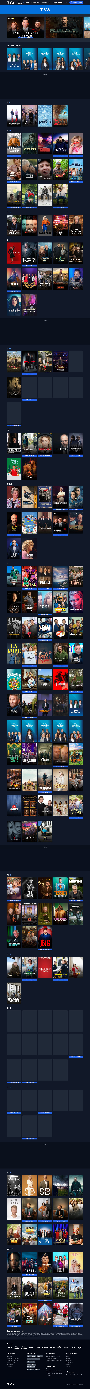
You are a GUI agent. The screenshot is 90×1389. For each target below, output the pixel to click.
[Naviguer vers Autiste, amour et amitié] (29, 196)
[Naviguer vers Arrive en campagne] (60, 171)
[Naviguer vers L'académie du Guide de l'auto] (14, 578)
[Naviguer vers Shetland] (76, 1185)
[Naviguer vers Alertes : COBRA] (45, 145)
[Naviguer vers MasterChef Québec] (14, 914)
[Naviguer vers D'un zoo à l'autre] (14, 363)
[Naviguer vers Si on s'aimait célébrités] (45, 1210)
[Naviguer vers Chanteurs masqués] (29, 280)
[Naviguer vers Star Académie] (45, 1234)
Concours (9, 1366)
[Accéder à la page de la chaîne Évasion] (45, 1347)
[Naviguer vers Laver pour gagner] (76, 655)
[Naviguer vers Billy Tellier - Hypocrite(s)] (29, 225)
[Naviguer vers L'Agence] (29, 578)
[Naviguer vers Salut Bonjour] (29, 1185)
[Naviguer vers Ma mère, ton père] (14, 889)
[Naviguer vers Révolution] (14, 1127)
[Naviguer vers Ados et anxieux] (14, 145)
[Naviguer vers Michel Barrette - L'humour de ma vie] (14, 938)
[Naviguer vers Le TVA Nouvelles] (14, 59)
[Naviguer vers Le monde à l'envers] (14, 706)
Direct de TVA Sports (13, 1358)
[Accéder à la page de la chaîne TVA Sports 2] (24, 1347)
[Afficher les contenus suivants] (86, 27)
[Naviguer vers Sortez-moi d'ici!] (14, 1234)
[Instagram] (74, 1374)
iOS (67, 1356)
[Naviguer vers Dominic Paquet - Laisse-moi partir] (60, 389)
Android (68, 1358)
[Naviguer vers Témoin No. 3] (14, 1264)
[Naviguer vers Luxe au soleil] (45, 831)
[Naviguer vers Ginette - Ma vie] (14, 498)
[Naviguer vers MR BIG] (45, 938)
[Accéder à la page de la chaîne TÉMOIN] (52, 1347)
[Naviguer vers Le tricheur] (45, 706)
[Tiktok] (78, 1374)
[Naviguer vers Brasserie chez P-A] (60, 225)
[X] (70, 1374)
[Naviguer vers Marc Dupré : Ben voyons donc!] (45, 889)
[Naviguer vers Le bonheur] (29, 681)
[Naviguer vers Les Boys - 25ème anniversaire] (14, 781)
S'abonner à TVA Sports (53, 1356)
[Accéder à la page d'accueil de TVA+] (11, 1384)
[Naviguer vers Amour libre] (76, 145)
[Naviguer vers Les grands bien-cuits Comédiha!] (29, 807)
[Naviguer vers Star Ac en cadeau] (60, 1234)
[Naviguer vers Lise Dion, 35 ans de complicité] (29, 831)
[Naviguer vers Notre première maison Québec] (76, 969)
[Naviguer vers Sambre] (60, 1185)
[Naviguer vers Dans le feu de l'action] (45, 363)
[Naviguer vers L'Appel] (45, 578)
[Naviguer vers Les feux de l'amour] (76, 781)
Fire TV (68, 1364)
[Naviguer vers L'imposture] (76, 603)
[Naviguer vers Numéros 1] (14, 993)
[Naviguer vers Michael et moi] (76, 914)
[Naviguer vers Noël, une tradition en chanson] (45, 969)
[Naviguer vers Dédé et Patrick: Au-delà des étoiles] (14, 389)
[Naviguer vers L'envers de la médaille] (14, 603)
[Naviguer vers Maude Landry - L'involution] (45, 914)
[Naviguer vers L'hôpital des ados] (60, 603)
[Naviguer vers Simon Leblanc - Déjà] (14, 1210)
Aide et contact (50, 1369)
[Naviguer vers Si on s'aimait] (29, 1210)
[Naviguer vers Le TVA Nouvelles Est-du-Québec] (60, 731)
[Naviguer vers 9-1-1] (60, 116)
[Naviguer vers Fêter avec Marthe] (14, 469)
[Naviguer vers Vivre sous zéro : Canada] (76, 1315)
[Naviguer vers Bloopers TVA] (45, 225)
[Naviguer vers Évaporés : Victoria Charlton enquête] (45, 445)
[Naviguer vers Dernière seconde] (29, 389)
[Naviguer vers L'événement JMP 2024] (29, 603)
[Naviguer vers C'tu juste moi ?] (29, 254)
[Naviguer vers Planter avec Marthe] (45, 1046)
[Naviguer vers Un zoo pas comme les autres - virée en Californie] (14, 1315)
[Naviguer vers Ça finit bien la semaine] (60, 254)
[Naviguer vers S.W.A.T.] (64, 27)
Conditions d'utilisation (52, 1371)
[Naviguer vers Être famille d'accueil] (29, 445)
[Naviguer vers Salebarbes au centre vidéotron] (14, 1185)
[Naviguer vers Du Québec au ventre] (76, 389)
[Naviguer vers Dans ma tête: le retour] (76, 363)
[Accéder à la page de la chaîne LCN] (73, 1347)
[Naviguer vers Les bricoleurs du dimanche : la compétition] (76, 755)
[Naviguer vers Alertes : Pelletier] (60, 145)
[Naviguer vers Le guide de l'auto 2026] (45, 681)
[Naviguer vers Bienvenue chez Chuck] (14, 225)
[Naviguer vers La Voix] (45, 655)
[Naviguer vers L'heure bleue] (45, 603)
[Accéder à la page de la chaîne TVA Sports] (17, 1347)
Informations (31, 1361)
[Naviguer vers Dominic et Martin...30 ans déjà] (45, 389)
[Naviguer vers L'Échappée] (60, 578)
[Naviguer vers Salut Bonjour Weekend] (45, 1185)
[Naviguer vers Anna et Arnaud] (14, 171)
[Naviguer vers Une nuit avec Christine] (29, 1315)
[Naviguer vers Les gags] (14, 807)
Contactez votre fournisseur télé (54, 1361)
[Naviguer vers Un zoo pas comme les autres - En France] (76, 1289)
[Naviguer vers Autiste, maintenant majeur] (60, 196)
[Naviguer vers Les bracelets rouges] (60, 755)
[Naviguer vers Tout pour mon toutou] (76, 1264)
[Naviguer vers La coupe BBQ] (29, 629)
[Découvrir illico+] (61, 2)
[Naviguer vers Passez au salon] (60, 1021)
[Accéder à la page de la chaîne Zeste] (66, 1347)
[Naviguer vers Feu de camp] (29, 469)
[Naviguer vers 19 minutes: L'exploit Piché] (14, 116)
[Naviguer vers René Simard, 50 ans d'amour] (76, 1102)
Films (28, 1356)
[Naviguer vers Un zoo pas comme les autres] (29, 1289)
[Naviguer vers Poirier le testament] (76, 1046)
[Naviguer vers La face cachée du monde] (45, 629)
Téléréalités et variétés (33, 1359)
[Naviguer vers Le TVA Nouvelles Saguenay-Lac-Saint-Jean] (76, 59)
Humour (39, 1356)
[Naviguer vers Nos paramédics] (60, 969)
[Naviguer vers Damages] (29, 363)
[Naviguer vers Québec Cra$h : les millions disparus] (29, 1071)
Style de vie (30, 1369)
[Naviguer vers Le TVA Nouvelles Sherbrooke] (60, 59)
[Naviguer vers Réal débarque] (29, 1102)
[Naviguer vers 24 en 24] (29, 116)
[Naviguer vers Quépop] (60, 1071)
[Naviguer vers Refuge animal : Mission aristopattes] (45, 1102)
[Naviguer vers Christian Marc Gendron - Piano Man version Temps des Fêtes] (76, 280)
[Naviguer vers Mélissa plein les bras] (60, 914)
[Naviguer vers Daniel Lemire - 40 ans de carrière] (60, 363)
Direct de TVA (11, 1356)
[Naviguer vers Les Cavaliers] (29, 781)
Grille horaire (11, 1362)
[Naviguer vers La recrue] (76, 629)
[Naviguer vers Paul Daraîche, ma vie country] (76, 1021)
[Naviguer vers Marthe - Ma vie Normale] (76, 889)
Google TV (69, 1362)
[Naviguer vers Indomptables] (76, 524)
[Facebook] (67, 1374)
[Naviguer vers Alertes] (29, 145)
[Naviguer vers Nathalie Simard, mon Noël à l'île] (14, 969)
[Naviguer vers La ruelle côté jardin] (29, 655)
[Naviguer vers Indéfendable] (45, 524)
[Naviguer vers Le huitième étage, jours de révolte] (60, 681)
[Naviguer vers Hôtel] (76, 498)
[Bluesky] (81, 1374)
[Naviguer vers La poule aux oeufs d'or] (60, 629)
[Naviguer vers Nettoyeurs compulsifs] (29, 969)
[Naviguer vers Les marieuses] (60, 807)
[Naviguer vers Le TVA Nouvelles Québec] (29, 59)
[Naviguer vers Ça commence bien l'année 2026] (45, 254)
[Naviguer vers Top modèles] (60, 1264)
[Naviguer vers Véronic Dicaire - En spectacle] (45, 1315)
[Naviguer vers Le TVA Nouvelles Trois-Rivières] (45, 59)
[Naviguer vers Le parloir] (60, 706)
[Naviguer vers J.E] (14, 548)
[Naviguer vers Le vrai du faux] (14, 755)
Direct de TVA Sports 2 (13, 1360)
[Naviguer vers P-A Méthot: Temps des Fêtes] (29, 1021)
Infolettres (10, 1364)
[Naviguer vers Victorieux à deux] (60, 1315)
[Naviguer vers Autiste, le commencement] (45, 196)
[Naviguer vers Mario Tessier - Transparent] (60, 889)
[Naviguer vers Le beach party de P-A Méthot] (14, 681)
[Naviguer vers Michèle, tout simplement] (29, 938)
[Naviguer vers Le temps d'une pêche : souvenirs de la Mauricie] (29, 706)
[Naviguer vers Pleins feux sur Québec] (60, 1046)
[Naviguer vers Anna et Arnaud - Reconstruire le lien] (29, 171)
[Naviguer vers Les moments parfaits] (76, 807)
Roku (67, 1366)
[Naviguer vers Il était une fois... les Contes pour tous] (29, 524)
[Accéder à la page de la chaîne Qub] (80, 1347)
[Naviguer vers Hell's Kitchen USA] (60, 498)
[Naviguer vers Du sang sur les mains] (14, 414)
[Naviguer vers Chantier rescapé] (45, 280)
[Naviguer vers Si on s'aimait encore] (60, 1210)
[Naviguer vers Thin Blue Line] (45, 1264)
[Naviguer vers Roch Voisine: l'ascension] (29, 1127)
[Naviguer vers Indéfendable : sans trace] (25, 27)
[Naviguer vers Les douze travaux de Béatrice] (60, 781)
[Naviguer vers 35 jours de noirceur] (45, 116)
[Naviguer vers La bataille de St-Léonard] (14, 629)
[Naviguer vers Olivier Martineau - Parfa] (14, 1021)
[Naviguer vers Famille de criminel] (76, 445)
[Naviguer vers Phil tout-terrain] (14, 1046)
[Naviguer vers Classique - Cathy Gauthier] (14, 254)
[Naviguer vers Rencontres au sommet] (60, 1102)
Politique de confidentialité (54, 1373)
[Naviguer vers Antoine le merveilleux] (45, 171)
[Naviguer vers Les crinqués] (45, 781)
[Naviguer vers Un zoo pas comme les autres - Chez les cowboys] (60, 1289)
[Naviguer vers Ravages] (14, 1102)
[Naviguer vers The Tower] (29, 1264)
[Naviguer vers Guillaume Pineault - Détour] (29, 498)
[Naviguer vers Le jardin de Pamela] (76, 681)
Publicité (48, 1375)
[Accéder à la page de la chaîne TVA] (10, 1347)
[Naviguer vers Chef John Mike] (60, 280)
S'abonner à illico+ (51, 1358)
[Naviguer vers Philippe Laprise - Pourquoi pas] (29, 1046)
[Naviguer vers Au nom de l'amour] (76, 171)
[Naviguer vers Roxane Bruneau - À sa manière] (45, 1127)
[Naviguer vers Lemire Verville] (45, 807)
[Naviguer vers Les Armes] (45, 755)
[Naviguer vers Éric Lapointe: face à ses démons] (14, 445)
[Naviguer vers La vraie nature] (60, 655)
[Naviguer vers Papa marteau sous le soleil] (45, 1021)
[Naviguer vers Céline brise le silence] (76, 254)
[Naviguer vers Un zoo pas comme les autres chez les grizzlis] (45, 1289)
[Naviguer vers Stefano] (76, 1234)
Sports (37, 1369)
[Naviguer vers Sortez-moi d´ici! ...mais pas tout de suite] (29, 1234)
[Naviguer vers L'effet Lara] (76, 578)
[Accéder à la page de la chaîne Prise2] (59, 1347)
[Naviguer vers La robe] (14, 655)
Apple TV (68, 1360)
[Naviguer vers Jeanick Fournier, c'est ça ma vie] (29, 548)
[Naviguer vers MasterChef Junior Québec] (29, 914)
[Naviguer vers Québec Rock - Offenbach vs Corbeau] (45, 1071)
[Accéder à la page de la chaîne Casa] (38, 1347)
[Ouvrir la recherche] (66, 2)
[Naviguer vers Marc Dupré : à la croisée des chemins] (29, 889)
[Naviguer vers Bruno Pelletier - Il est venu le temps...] (76, 225)
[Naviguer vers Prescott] (14, 1071)
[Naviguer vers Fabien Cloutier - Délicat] (60, 445)
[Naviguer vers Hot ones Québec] (14, 524)
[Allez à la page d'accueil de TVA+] (11, 2)
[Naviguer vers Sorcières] (76, 1210)
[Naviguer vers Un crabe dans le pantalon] (14, 1289)
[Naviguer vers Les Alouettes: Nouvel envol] (29, 755)
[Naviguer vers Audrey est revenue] (14, 196)
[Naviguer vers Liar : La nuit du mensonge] (14, 831)
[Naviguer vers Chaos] (14, 280)
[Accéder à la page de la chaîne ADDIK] (31, 1347)
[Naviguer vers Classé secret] (14, 305)
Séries (33, 1356)
